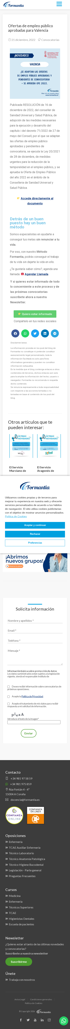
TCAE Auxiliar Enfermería (24, 847)
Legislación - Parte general (25, 870)
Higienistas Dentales (21, 918)
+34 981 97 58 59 (21, 778)
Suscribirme (19, 961)
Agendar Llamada (36, 274)
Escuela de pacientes (21, 924)
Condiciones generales (41, 999)
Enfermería (15, 841)
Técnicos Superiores (21, 907)
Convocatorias (50, 39)
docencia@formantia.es (25, 799)
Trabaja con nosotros (22, 979)
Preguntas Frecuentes (22, 876)
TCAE (12, 913)
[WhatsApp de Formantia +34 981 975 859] (63, 1020)
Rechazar (35, 534)
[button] (15, 333)
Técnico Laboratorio (21, 853)
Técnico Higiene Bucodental (26, 864)
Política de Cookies (16, 516)
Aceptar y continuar (35, 525)
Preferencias (35, 543)
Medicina (14, 895)
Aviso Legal (20, 999)
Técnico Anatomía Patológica (27, 859)
